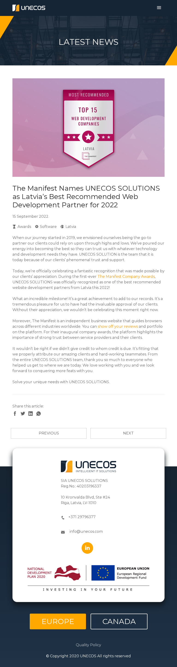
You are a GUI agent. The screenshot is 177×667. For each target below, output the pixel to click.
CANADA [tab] (119, 621)
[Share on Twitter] (24, 414)
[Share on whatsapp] (39, 414)
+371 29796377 (82, 517)
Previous (49, 433)
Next (128, 433)
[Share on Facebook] (16, 414)
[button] (159, 8)
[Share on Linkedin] (32, 414)
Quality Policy (88, 645)
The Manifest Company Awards (126, 276)
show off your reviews (118, 326)
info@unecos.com (86, 531)
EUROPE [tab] (57, 621)
